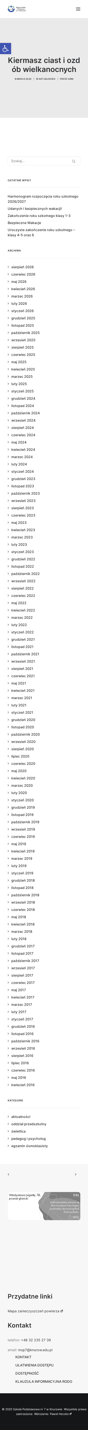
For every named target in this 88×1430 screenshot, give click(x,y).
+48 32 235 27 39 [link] (36, 1340)
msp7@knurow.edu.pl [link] (35, 1350)
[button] (78, 9)
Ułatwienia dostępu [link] (34, 1365)
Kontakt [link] (23, 1357)
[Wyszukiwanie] (44, 160)
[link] (5, 48)
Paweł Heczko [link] (59, 1414)
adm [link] (70, 79)
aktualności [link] (47, 79)
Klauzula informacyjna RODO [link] (43, 1381)
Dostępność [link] (27, 1373)
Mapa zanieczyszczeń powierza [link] (33, 1311)
